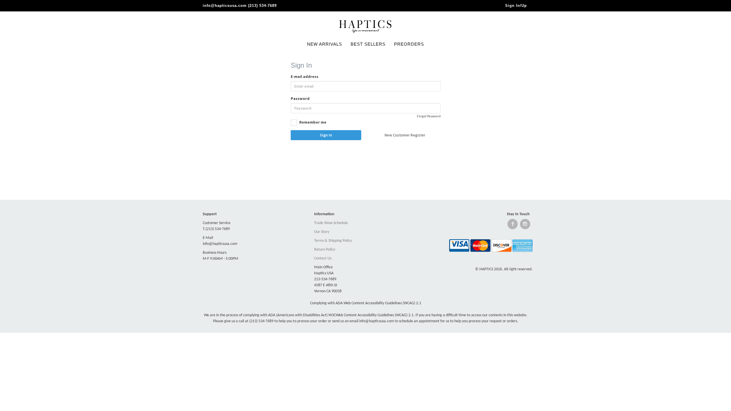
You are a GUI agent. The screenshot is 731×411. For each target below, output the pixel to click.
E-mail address (304, 76)
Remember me (312, 122)
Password (300, 98)
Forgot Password (429, 116)
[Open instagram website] (525, 225)
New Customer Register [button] (405, 135)
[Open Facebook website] (512, 225)
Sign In (326, 135)
